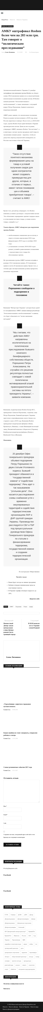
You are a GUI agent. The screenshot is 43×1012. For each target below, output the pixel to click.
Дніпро (33, 919)
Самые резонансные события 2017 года (18, 767)
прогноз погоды (16, 961)
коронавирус (33, 952)
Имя (5, 806)
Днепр (31, 914)
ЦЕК (24, 940)
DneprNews (5, 19)
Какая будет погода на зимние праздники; (22, 582)
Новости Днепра (13, 1007)
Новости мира (34, 1007)
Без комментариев (34, 52)
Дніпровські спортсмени (24, 923)
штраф (31, 606)
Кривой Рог (8, 935)
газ (36, 944)
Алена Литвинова (10, 52)
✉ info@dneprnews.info (10, 868)
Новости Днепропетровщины (11, 1009)
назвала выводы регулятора (31, 310)
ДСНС (20, 914)
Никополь (16, 935)
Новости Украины (22, 19)
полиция (7, 961)
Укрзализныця (16, 940)
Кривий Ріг (32, 931)
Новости (12, 19)
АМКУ (11, 606)
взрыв (25, 944)
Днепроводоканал (10, 919)
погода (31, 956)
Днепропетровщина (23, 919)
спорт (6, 969)
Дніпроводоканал (10, 923)
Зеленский (21, 927)
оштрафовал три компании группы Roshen (17, 93)
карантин (24, 952)
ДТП (25, 914)
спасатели (31, 965)
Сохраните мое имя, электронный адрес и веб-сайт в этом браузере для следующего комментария (19, 836)
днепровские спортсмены (12, 952)
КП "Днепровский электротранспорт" (15, 931)
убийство (13, 969)
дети (22, 948)
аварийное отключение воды (13, 944)
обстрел (7, 956)
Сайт (5, 823)
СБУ (29, 935)
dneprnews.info (35, 599)
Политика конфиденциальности (14, 984)
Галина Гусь (7, 709)
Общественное (35, 572)
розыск (18, 965)
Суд (35, 935)
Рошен (25, 606)
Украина (7, 940)
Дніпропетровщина (10, 927)
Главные (13, 914)
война (31, 944)
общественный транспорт (19, 956)
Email (5, 814)
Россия (24, 935)
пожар (37, 956)
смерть (24, 965)
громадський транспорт (11, 948)
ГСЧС (6, 914)
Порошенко (18, 606)
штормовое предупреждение (27, 969)
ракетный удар (9, 965)
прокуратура (27, 961)
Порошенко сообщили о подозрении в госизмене (21, 291)
